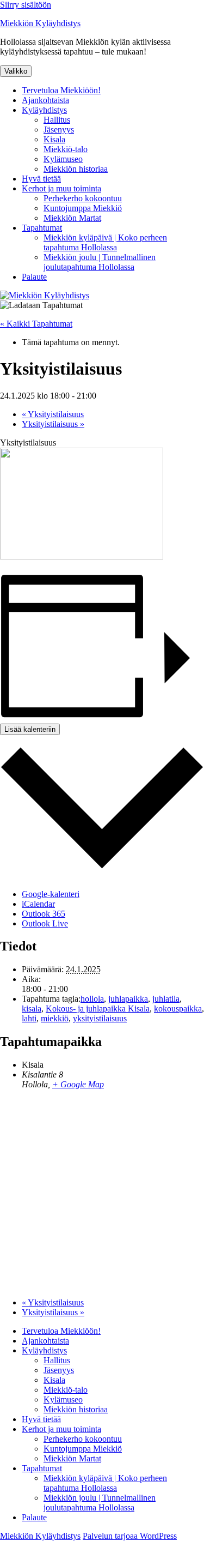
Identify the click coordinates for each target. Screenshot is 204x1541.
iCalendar (38, 903)
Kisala (54, 139)
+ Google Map (78, 1084)
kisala (31, 1008)
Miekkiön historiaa (76, 168)
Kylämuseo (63, 159)
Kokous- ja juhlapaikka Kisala (98, 1008)
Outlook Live (45, 923)
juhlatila (166, 998)
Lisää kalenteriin (29, 729)
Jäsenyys (59, 129)
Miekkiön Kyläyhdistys (40, 23)
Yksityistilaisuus (53, 414)
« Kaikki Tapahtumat (36, 323)
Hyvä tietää (41, 178)
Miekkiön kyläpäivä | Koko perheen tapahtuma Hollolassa (105, 242)
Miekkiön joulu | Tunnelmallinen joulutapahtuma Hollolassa (100, 262)
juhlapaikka (128, 998)
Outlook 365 (43, 913)
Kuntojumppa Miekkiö (83, 208)
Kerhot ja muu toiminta (61, 188)
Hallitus (57, 119)
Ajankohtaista (45, 100)
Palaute (34, 276)
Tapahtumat (42, 227)
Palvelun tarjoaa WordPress (130, 1535)
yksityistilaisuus (100, 1018)
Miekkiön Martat (72, 217)
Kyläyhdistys (44, 110)
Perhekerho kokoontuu (83, 198)
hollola (92, 998)
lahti (29, 1018)
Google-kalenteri (50, 894)
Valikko (15, 71)
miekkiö (55, 1018)
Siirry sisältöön (25, 4)
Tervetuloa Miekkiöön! (61, 90)
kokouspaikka (178, 1008)
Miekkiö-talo (66, 149)
